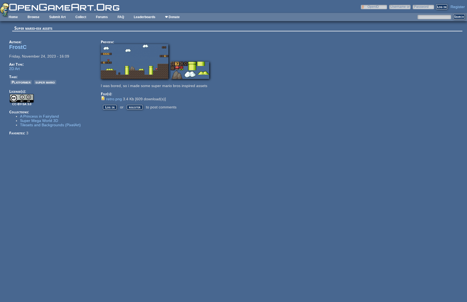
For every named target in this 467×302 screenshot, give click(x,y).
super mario (45, 82)
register (135, 107)
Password (421, 6)
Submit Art (57, 17)
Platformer (21, 82)
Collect (80, 17)
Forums (102, 17)
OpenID (373, 6)
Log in (110, 107)
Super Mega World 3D (39, 120)
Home (13, 17)
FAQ (121, 17)
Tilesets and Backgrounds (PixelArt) (50, 125)
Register (458, 7)
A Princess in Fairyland (39, 116)
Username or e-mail (400, 6)
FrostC (17, 47)
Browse (33, 17)
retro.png (114, 99)
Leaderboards (144, 17)
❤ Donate (172, 17)
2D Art (14, 69)
